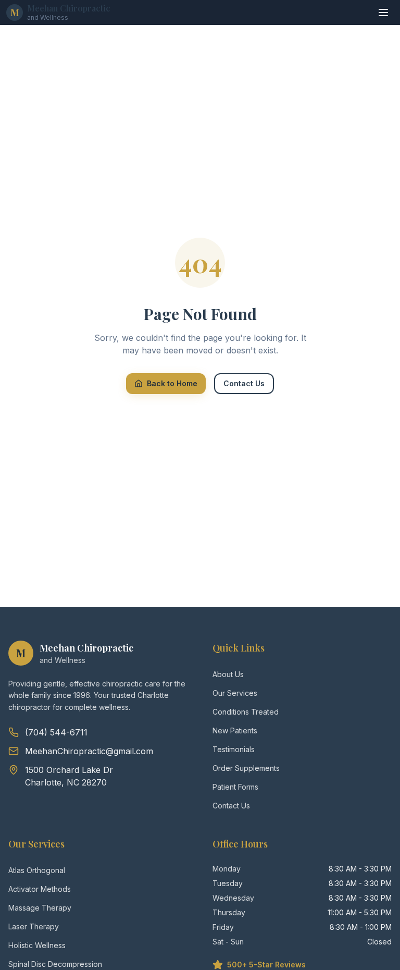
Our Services (235, 693)
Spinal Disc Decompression (55, 964)
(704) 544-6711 (56, 732)
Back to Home (172, 383)
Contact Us (244, 383)
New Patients (235, 730)
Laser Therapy (33, 926)
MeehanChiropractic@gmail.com (89, 751)
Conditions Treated (246, 711)
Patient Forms (235, 786)
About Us (228, 674)
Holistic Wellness (37, 945)
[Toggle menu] (383, 12)
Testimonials (234, 749)
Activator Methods (39, 889)
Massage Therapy (39, 907)
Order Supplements (246, 768)
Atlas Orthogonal (36, 870)
